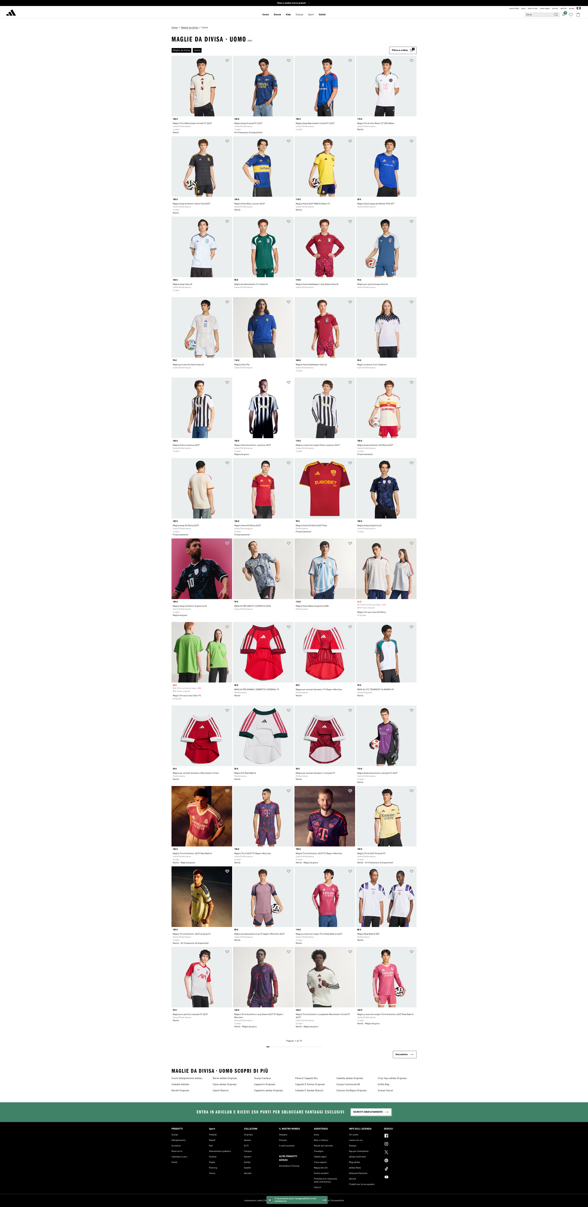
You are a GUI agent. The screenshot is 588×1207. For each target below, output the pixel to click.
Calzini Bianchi (221, 1090)
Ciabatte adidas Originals (349, 1078)
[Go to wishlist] (571, 14)
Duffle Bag (383, 1084)
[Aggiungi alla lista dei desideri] (227, 61)
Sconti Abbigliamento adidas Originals (187, 1078)
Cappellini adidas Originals (268, 1090)
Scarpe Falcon (385, 1090)
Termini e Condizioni (320, 1200)
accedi (571, 8)
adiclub (563, 8)
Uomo (265, 14)
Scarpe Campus (262, 1078)
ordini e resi (532, 8)
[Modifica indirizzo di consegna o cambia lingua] (578, 8)
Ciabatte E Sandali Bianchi (309, 1090)
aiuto (523, 8)
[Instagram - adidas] (400, 1144)
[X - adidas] (400, 1153)
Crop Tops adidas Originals (392, 1078)
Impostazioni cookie (253, 1200)
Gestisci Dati (270, 1200)
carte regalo (545, 8)
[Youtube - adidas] (400, 1177)
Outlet (322, 14)
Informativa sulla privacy (297, 1200)
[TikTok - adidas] (400, 1169)
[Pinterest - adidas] (400, 1161)
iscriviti (555, 8)
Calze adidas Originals (225, 1084)
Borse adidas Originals (225, 1078)
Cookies (281, 1200)
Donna (277, 14)
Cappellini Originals (264, 1084)
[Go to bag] (578, 14)
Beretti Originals (180, 1090)
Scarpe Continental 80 (348, 1084)
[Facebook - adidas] (400, 1136)
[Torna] (11, 13)
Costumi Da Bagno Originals (351, 1090)
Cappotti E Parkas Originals (310, 1084)
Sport (311, 14)
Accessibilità (338, 1200)
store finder (514, 8)
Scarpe (299, 14)
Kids (288, 14)
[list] (280, 50)
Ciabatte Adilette (180, 1084)
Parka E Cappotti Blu (306, 1078)
